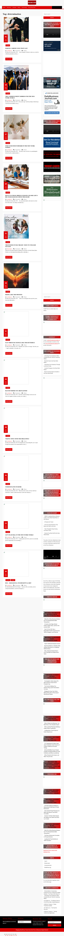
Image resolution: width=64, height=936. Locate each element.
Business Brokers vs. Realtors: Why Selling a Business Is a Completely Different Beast (52, 647)
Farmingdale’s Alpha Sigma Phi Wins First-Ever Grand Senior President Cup (51, 683)
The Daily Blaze (52, 827)
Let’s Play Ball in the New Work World (19, 535)
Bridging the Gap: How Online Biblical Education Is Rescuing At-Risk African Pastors (51, 693)
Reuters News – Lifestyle (52, 793)
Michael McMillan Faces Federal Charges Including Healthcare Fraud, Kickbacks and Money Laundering (52, 751)
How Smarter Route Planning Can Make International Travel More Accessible (52, 812)
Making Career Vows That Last (16, 48)
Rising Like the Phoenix (13, 294)
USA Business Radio (52, 640)
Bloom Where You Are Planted (16, 390)
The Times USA (52, 740)
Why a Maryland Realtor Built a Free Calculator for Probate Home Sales (51, 652)
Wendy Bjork (9, 248)
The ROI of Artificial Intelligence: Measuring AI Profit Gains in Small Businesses (51, 807)
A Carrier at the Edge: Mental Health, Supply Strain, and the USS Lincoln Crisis (51, 626)
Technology (24, 7)
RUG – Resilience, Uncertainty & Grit (18, 583)
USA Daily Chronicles (52, 720)
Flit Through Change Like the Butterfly (20, 342)
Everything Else (31, 7)
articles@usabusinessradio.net (53, 340)
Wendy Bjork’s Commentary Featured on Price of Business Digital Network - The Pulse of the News (52, 893)
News (19, 7)
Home (4, 7)
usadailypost (9, 50)
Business (9, 7)
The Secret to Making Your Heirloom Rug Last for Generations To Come (51, 688)
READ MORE (9, 59)
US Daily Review (52, 677)
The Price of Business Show (52, 615)
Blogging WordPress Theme (22, 929)
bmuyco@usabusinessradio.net (51, 343)
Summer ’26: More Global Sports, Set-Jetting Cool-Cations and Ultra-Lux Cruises (51, 817)
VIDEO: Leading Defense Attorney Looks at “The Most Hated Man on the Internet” (52, 518)
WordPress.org (47, 867)
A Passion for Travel (48, 522)
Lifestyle (14, 7)
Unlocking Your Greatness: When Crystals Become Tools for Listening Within (52, 357)
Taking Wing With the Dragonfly (17, 438)
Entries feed (47, 863)
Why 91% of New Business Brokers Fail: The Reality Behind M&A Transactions (52, 621)
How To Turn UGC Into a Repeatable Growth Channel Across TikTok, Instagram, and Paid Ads (52, 631)
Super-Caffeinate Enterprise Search (52, 643)
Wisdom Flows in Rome (13, 487)
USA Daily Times (52, 802)
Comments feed (47, 865)
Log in (45, 861)
